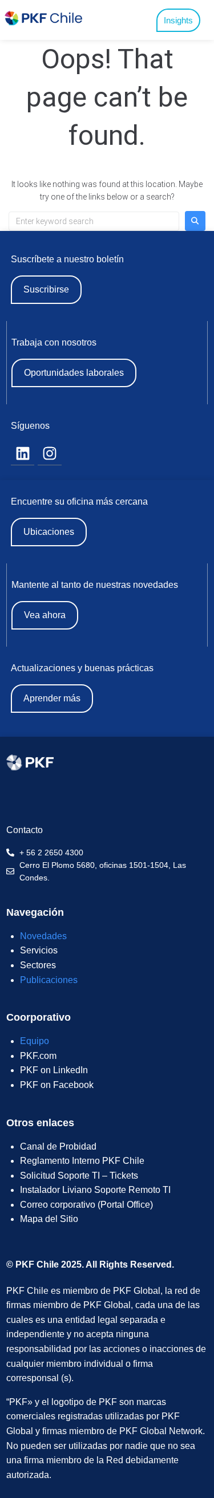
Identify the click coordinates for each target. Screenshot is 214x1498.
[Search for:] (94, 221)
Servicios (39, 950)
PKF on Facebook (57, 1085)
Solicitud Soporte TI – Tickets (79, 1175)
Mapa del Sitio (49, 1219)
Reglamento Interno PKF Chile (82, 1161)
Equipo (34, 1041)
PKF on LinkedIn (54, 1070)
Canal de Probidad (58, 1146)
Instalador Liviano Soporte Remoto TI (95, 1190)
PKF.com (38, 1056)
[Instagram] (50, 454)
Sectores (38, 965)
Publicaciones (49, 980)
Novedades (43, 936)
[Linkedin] (23, 454)
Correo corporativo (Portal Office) (86, 1204)
